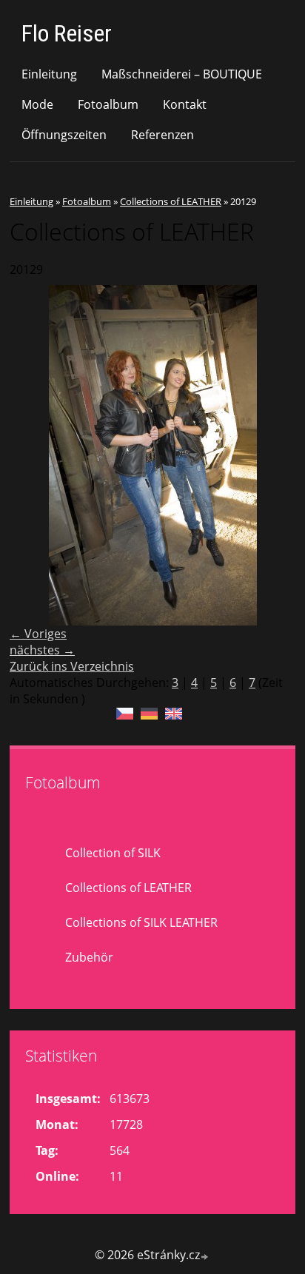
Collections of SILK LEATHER (141, 922)
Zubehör (89, 957)
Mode (37, 104)
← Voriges (38, 634)
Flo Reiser (66, 33)
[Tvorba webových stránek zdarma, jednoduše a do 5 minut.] (205, 1257)
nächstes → (42, 650)
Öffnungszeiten (64, 135)
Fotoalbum (108, 104)
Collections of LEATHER (170, 201)
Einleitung (49, 74)
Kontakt (185, 104)
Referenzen (162, 135)
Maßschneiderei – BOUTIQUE (181, 74)
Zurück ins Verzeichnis (72, 666)
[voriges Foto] (33, 455)
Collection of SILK (113, 853)
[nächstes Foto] (271, 455)
